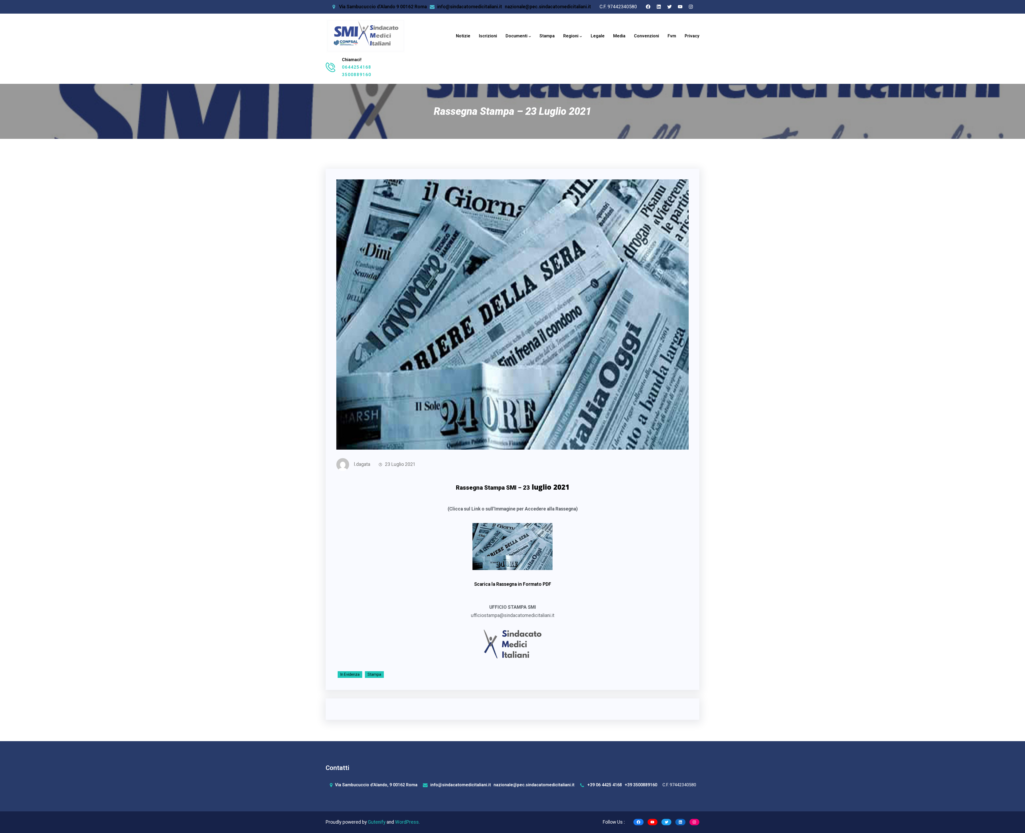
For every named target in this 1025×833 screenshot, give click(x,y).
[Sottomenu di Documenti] (530, 36)
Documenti (516, 35)
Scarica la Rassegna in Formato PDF (512, 584)
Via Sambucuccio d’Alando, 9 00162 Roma (376, 784)
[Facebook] (648, 6)
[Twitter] (669, 6)
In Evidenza (350, 674)
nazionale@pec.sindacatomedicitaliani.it (548, 6)
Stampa (374, 674)
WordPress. (407, 822)
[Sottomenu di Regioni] (580, 36)
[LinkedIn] (658, 6)
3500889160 (356, 74)
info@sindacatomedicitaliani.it (469, 6)
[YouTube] (680, 6)
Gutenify (377, 822)
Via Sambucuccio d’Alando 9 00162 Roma (383, 6)
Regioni (570, 35)
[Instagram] (690, 6)
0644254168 (356, 67)
